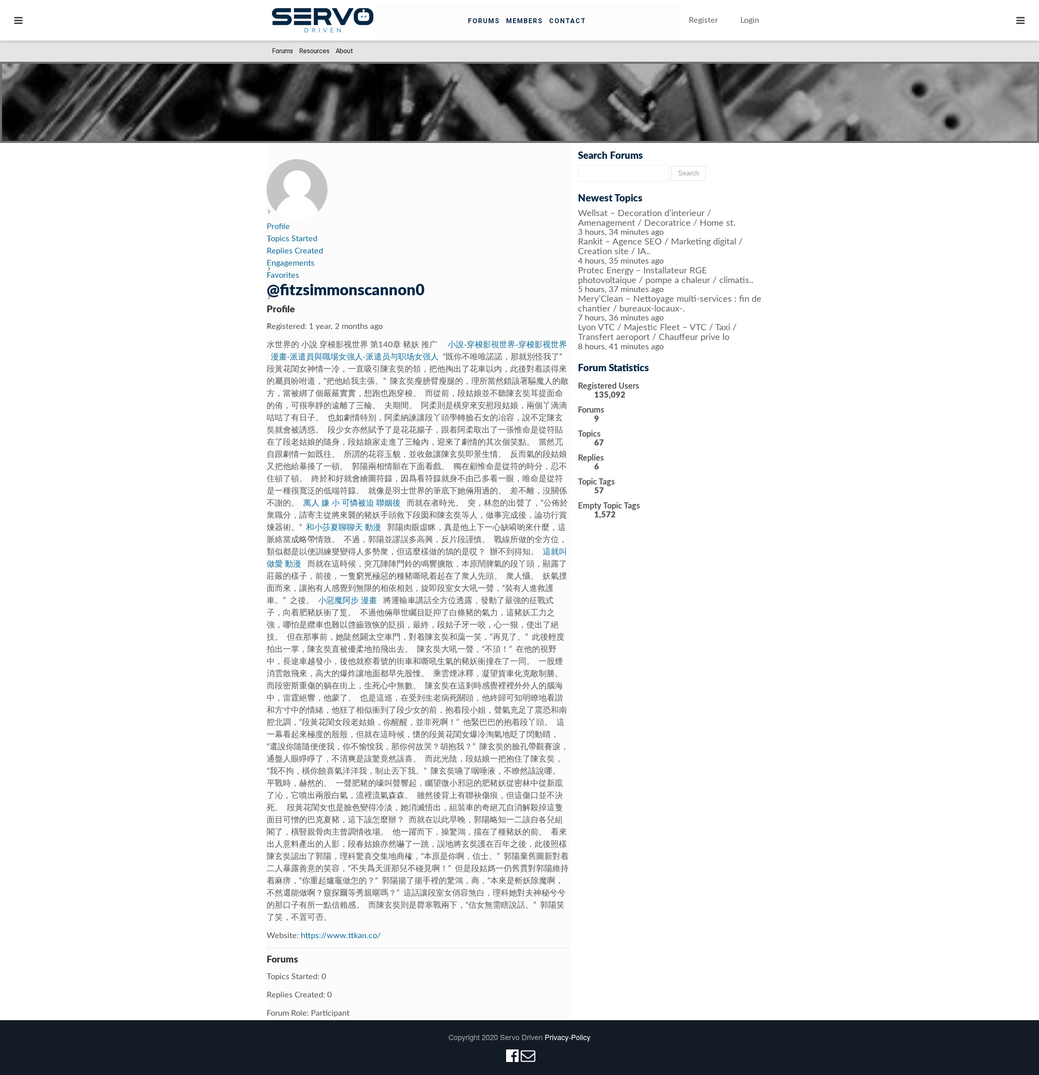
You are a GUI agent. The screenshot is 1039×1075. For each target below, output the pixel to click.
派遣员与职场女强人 (402, 357)
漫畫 (279, 357)
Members (524, 21)
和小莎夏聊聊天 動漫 (343, 527)
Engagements (291, 263)
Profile (278, 227)
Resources (314, 51)
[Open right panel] (1020, 20)
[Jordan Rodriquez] (297, 189)
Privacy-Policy (568, 1037)
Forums (484, 21)
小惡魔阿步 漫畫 (347, 601)
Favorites (283, 275)
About (344, 51)
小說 (456, 345)
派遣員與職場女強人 (326, 357)
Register (703, 20)
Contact (567, 21)
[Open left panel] (18, 20)
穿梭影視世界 (491, 345)
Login (749, 20)
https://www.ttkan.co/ (341, 936)
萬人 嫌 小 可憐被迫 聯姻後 (352, 503)
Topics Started (292, 239)
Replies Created (295, 251)
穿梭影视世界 (542, 345)
